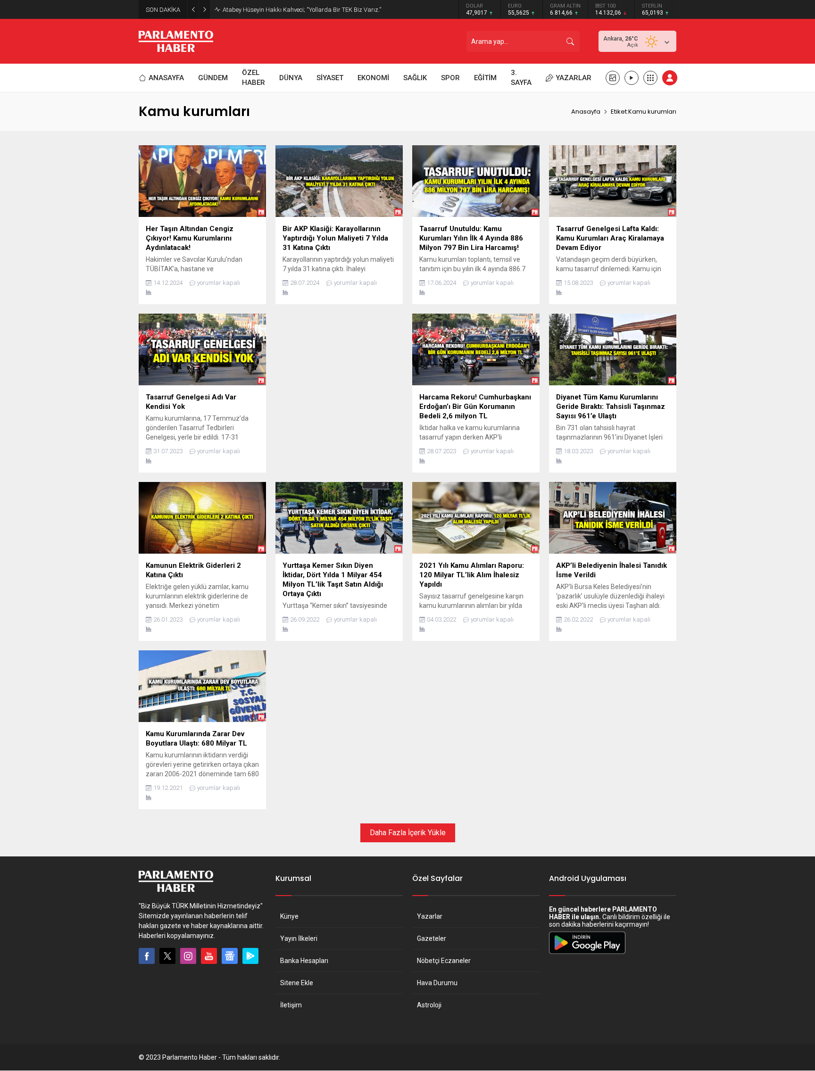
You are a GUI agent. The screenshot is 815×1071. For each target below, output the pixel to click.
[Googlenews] (230, 956)
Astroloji (429, 1005)
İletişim (291, 1005)
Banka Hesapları (304, 960)
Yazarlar (429, 916)
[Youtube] (209, 956)
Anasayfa (585, 111)
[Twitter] (167, 956)
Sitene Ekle (296, 983)
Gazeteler (431, 938)
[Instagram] (188, 956)
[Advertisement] (339, 380)
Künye (289, 916)
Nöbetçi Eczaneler (444, 960)
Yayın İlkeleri (298, 938)
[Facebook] (147, 956)
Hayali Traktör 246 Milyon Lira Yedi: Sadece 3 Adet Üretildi (300, 9)
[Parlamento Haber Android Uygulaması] (587, 953)
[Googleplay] (250, 956)
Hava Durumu (437, 983)
